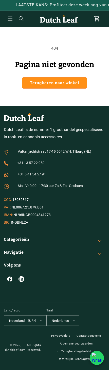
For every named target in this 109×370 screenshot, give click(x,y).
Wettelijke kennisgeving (76, 359)
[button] (10, 18)
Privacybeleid (60, 335)
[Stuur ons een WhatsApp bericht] (97, 358)
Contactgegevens (89, 335)
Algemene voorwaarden (76, 343)
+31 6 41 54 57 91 (32, 174)
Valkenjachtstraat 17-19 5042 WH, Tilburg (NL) (54, 151)
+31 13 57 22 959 (31, 163)
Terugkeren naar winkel (54, 83)
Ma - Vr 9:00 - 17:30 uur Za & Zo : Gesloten (50, 186)
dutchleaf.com (15, 350)
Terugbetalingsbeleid (76, 351)
